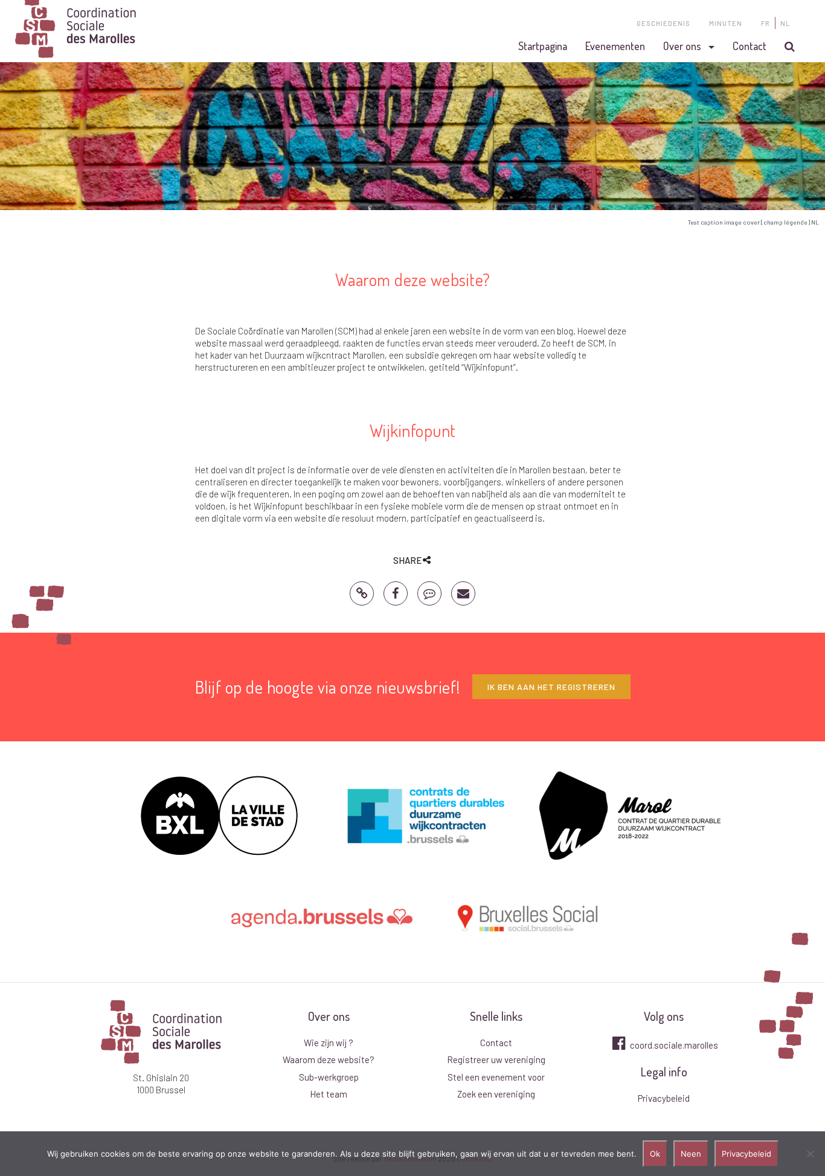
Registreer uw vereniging (496, 1059)
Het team (328, 1093)
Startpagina (542, 46)
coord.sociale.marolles (673, 1045)
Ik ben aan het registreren (551, 687)
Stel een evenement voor (496, 1077)
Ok (655, 1153)
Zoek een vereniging (496, 1093)
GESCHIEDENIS (663, 23)
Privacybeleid (664, 1098)
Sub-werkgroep (329, 1077)
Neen (691, 1153)
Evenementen (615, 46)
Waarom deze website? (328, 1059)
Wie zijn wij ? (328, 1042)
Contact (749, 46)
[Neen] (810, 1154)
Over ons (682, 46)
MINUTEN (725, 23)
